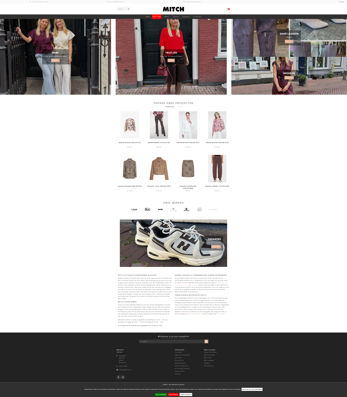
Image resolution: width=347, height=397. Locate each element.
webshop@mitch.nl (125, 370)
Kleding (175, 16)
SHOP (171, 60)
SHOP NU (289, 77)
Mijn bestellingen (209, 355)
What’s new (156, 16)
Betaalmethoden (180, 363)
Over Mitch (178, 352)
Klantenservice (179, 371)
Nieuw (180, 107)
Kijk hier (216, 246)
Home (147, 16)
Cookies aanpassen (186, 394)
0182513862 (221, 314)
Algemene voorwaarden (182, 355)
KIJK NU (55, 60)
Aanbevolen (169, 107)
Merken (166, 16)
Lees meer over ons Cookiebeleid (252, 389)
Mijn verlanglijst (209, 360)
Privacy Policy (179, 360)
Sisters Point (184, 285)
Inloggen (341, 2)
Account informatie (210, 352)
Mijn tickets (208, 357)
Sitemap (177, 374)
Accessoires (197, 16)
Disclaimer (178, 357)
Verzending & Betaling (182, 368)
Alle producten (209, 366)
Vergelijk (207, 363)
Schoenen (185, 16)
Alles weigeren (173, 394)
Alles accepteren (161, 394)
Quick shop (131, 142)
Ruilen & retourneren (182, 366)
